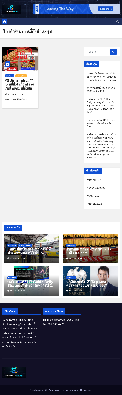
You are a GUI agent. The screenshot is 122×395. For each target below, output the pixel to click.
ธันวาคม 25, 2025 (77, 258)
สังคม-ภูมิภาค (21, 76)
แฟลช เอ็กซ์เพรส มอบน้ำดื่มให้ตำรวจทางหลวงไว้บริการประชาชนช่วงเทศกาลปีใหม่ (101, 76)
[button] (117, 21)
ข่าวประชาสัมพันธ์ (25, 245)
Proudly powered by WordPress (45, 390)
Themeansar (86, 390)
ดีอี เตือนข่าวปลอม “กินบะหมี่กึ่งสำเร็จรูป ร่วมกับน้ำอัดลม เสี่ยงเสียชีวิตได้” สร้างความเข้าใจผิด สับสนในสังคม (20, 90)
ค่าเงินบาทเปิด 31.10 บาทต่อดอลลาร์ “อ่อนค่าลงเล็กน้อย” (101, 123)
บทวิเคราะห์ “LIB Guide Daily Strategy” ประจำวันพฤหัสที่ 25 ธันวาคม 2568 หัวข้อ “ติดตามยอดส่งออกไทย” (101, 106)
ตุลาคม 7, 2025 (15, 94)
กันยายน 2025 (94, 203)
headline (12, 245)
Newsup (72, 390)
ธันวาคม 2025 (94, 179)
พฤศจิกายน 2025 (96, 187)
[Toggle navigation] (61, 21)
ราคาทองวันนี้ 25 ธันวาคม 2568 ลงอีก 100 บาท (89, 251)
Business (71, 245)
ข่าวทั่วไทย (10, 76)
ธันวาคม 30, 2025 (18, 258)
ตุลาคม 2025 (94, 195)
